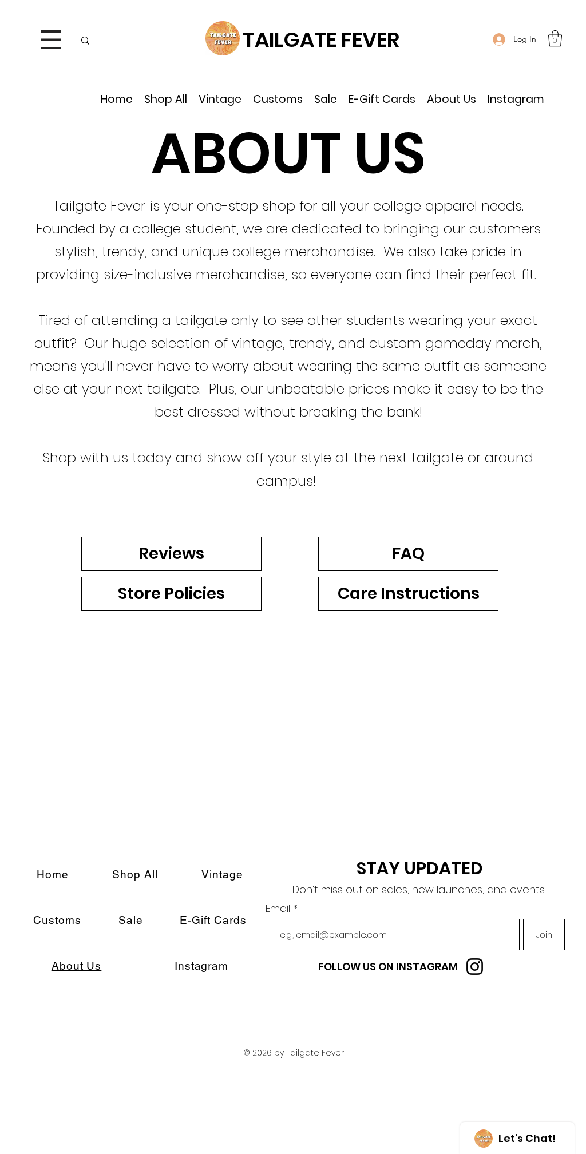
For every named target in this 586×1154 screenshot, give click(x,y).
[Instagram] (475, 966)
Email (279, 908)
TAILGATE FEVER (321, 39)
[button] (51, 39)
